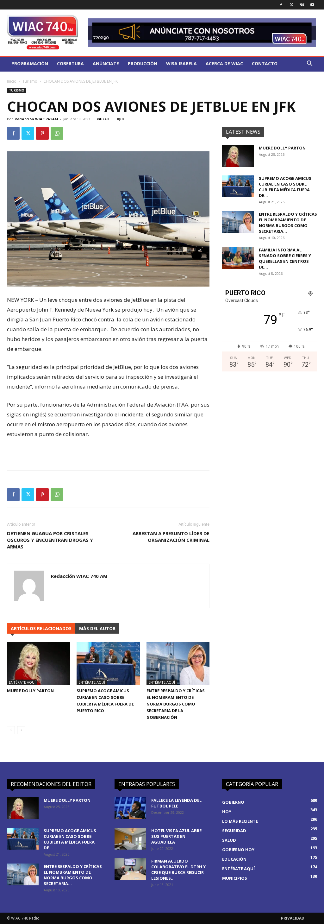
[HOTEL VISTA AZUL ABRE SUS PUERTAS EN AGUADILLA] (130, 839)
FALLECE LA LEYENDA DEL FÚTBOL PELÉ (176, 803)
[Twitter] (291, 4)
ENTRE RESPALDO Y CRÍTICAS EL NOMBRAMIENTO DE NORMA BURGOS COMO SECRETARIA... (288, 222)
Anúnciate (106, 63)
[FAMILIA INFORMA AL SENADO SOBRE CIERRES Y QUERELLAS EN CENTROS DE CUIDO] (238, 258)
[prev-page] (11, 730)
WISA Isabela (181, 63)
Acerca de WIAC (224, 63)
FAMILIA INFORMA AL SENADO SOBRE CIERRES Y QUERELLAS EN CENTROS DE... (285, 258)
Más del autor (97, 628)
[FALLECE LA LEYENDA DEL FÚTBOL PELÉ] (130, 808)
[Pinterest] (42, 133)
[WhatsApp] (57, 133)
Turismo (29, 81)
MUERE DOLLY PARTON (30, 690)
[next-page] (21, 730)
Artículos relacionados (41, 628)
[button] (309, 64)
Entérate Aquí (22, 682)
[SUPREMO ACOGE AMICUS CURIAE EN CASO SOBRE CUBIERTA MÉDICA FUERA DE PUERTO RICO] (108, 663)
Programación (29, 63)
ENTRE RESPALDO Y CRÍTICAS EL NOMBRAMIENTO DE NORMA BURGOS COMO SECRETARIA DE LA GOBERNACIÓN (175, 704)
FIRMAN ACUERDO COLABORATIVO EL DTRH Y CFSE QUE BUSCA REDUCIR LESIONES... (178, 869)
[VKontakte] (302, 4)
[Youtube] (312, 4)
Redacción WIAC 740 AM (36, 119)
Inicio (11, 81)
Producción (142, 63)
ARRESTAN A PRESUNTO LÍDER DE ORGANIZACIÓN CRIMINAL (171, 536)
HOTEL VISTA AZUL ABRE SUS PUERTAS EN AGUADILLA (176, 836)
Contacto (264, 63)
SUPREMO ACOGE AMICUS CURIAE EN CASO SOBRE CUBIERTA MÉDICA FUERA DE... (285, 186)
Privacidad (292, 918)
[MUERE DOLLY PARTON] (38, 663)
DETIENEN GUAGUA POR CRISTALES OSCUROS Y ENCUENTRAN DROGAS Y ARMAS (50, 540)
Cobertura (70, 63)
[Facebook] (281, 4)
